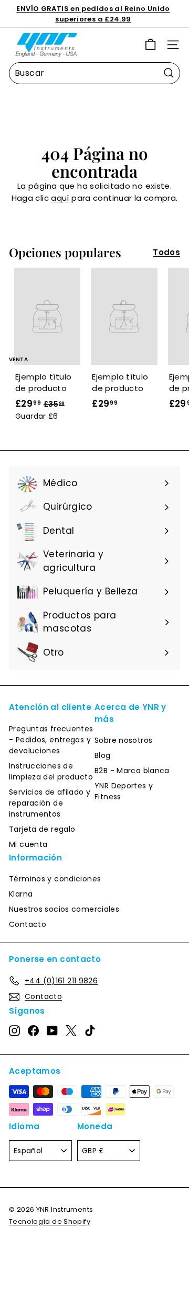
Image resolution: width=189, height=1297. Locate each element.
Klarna (21, 894)
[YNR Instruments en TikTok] (90, 1030)
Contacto (27, 924)
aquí (60, 197)
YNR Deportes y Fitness (123, 791)
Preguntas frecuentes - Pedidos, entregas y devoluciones (51, 740)
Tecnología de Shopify (49, 1221)
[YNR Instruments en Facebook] (33, 1030)
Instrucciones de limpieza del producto (51, 771)
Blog (102, 755)
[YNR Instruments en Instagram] (14, 1030)
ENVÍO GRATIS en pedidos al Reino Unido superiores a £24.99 (93, 14)
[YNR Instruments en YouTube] (52, 1030)
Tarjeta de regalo (42, 829)
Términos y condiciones (55, 879)
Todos (166, 252)
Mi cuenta (28, 844)
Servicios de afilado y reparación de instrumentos (49, 803)
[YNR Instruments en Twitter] (71, 1030)
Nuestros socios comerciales (64, 909)
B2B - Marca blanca (132, 770)
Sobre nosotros (123, 740)
